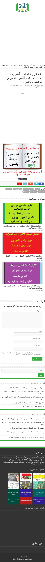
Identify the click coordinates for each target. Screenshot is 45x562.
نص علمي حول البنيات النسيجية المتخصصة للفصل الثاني (26, 388)
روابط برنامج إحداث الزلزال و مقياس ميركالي (22, 437)
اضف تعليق (12, 85)
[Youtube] (24, 556)
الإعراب (9, 189)
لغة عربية (33, 191)
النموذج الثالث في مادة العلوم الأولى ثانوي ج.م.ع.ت (28, 403)
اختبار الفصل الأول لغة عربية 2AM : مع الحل (23, 428)
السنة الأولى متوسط (30, 65)
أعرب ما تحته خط (29, 189)
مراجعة (26, 191)
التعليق (39, 311)
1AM (38, 189)
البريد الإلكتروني (36, 338)
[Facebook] (26, 556)
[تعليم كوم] (22, 6)
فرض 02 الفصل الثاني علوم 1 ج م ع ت (32, 406)
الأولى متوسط (17, 189)
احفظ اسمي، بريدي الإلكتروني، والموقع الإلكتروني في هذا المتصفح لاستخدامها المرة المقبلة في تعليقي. (24, 353)
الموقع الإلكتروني (37, 345)
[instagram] (22, 556)
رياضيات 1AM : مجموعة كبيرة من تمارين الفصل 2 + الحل (19, 419)
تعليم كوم (41, 191)
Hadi (42, 419)
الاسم (40, 331)
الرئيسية (40, 65)
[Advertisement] (22, 36)
